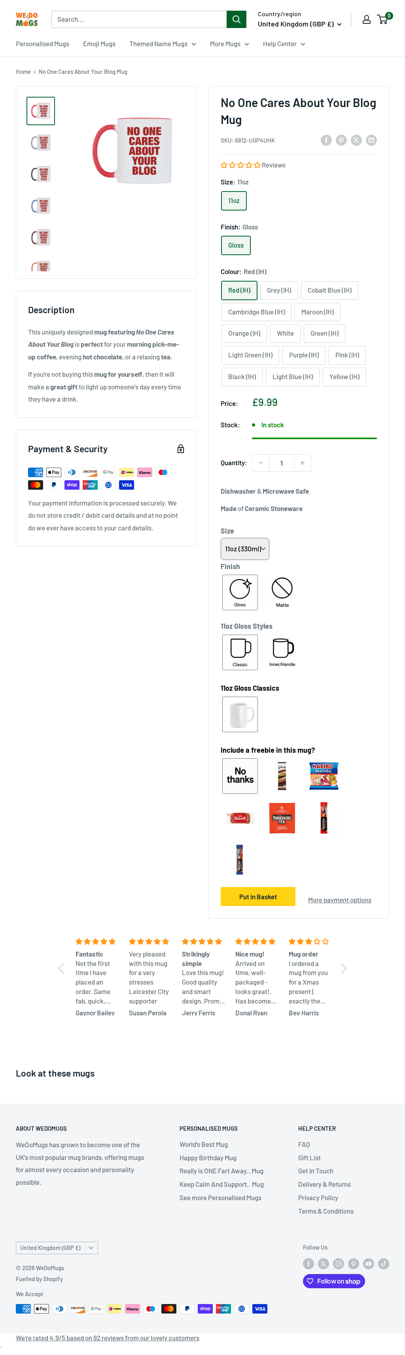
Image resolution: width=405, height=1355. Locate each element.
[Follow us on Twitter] (323, 1263)
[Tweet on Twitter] (356, 139)
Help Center (280, 43)
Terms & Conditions (326, 1211)
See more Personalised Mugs (220, 1197)
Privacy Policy (318, 1197)
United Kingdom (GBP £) (50, 1247)
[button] (241, 165)
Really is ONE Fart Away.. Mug (221, 1171)
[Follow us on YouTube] (368, 1263)
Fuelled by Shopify (39, 1278)
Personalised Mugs (42, 43)
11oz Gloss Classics (250, 688)
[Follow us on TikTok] (383, 1263)
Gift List (309, 1157)
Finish (230, 566)
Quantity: (234, 462)
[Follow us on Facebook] (308, 1263)
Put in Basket (258, 896)
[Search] (236, 19)
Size (227, 530)
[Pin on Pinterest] (341, 139)
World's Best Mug (204, 1144)
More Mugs (225, 43)
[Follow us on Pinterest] (353, 1263)
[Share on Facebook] (326, 139)
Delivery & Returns (324, 1184)
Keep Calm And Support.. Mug (222, 1184)
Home (23, 71)
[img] (97, 941)
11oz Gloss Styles (247, 626)
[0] (383, 19)
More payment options (339, 900)
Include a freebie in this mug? (268, 750)
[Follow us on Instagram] (338, 1263)
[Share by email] (371, 139)
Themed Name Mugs (158, 43)
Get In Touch (315, 1171)
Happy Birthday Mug (208, 1157)
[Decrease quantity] (260, 463)
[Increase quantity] (302, 463)
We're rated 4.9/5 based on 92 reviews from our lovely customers (107, 1338)
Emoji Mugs (99, 43)
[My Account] (367, 19)
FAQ (304, 1144)
